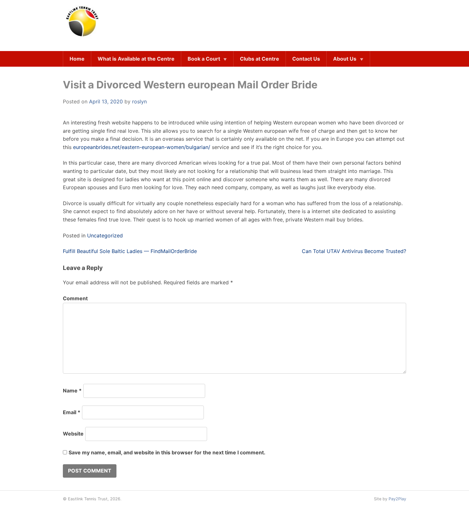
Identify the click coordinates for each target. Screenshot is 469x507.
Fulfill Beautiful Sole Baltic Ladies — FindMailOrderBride (130, 251)
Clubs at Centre (259, 59)
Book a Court (204, 59)
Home (77, 59)
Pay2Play (397, 498)
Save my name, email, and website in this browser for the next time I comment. (167, 452)
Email (71, 412)
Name (72, 390)
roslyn (139, 101)
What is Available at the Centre (136, 59)
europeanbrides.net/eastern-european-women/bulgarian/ (141, 147)
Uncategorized (105, 235)
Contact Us (306, 59)
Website (73, 433)
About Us (344, 59)
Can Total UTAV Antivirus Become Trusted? (354, 251)
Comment (75, 298)
